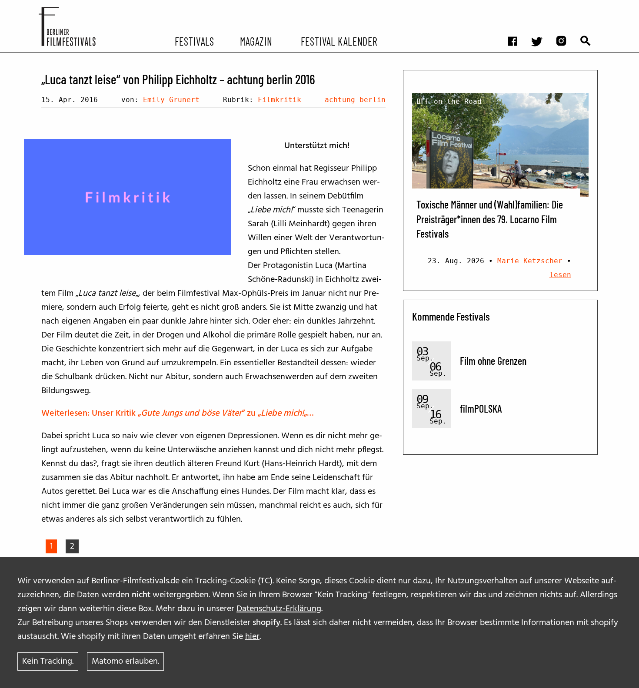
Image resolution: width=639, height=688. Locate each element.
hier (252, 637)
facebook (516, 6)
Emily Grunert (171, 100)
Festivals (194, 41)
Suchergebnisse (589, 6)
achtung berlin (355, 100)
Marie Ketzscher (529, 261)
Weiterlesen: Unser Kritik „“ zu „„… (177, 413)
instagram (565, 6)
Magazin (256, 41)
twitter (541, 6)
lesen (560, 275)
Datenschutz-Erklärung (278, 609)
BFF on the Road (449, 101)
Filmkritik (279, 100)
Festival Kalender (338, 41)
